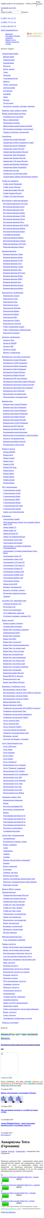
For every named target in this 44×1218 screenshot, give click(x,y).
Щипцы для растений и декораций (16, 860)
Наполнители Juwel (10, 305)
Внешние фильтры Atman (13, 254)
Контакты (9, 34)
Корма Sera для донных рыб (14, 660)
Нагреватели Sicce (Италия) (13, 391)
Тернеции (7, 75)
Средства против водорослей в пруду (17, 956)
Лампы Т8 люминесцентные (14, 537)
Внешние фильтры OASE (13, 260)
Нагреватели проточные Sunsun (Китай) (18, 385)
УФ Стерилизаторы (9, 487)
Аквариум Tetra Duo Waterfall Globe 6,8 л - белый (20, 1177)
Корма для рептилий (11, 923)
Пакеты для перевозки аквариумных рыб (19, 879)
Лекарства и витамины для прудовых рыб (19, 959)
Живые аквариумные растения (14, 114)
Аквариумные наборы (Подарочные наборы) (20, 177)
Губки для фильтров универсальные (17, 330)
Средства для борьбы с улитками (15, 739)
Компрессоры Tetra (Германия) (15, 410)
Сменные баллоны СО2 (12, 604)
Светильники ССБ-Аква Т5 (13, 565)
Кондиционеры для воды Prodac (15, 696)
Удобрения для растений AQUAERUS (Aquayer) (21, 708)
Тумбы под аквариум (10, 181)
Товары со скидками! (10, 1023)
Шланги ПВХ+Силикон (11, 889)
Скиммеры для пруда (11, 984)
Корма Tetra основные (11, 636)
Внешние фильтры (9, 251)
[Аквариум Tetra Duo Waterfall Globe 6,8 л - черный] (2, 1183)
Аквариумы (6, 136)
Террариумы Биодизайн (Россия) (15, 895)
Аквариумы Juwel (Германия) (14, 146)
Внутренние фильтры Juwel (13, 207)
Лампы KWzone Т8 (10, 533)
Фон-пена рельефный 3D (12, 806)
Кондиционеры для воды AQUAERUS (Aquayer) (22, 693)
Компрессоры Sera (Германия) (14, 407)
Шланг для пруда (9, 1012)
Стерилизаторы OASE (11, 493)
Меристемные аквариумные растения (17, 126)
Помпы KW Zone (9, 467)
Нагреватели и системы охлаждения (16, 357)
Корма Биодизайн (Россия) (13, 673)
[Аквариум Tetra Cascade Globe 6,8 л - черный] (2, 1191)
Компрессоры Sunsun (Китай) (14, 420)
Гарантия (9, 38)
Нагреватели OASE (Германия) (15, 363)
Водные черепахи (10, 932)
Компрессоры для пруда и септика (16, 969)
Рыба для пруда (9, 963)
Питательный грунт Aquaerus (14, 765)
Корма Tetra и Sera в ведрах (13, 651)
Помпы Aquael (8, 458)
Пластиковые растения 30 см (14, 822)
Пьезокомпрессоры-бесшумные (15, 432)
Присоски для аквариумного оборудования (19, 882)
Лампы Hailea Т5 (9, 527)
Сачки (5, 848)
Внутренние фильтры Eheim (14, 213)
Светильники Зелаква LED (13, 572)
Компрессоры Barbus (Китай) (14, 441)
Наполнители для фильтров (12, 293)
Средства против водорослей (14, 730)
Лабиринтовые (9, 60)
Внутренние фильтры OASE (14, 216)
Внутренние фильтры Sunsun (14, 241)
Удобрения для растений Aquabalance (17, 714)
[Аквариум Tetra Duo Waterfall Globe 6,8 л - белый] (2, 1175)
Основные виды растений (13, 117)
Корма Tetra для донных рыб (14, 648)
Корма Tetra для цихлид (12, 642)
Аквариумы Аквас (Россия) (13, 149)
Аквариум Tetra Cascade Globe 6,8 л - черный (18, 1193)
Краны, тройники (10, 845)
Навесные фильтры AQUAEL (14, 244)
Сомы (5, 72)
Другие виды (8, 103)
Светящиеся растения (11, 831)
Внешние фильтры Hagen (13, 276)
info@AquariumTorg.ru (9, 30)
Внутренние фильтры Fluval (14, 219)
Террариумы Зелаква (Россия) (14, 898)
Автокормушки (9, 838)
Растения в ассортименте (12, 828)
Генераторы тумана (10, 1006)
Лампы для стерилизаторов (13, 512)
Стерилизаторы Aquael (12, 490)
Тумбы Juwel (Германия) (12, 184)
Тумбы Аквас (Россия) (11, 187)
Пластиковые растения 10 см (14, 816)
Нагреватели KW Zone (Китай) (15, 378)
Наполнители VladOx (11, 320)
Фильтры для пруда (10, 975)
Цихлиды (6, 66)
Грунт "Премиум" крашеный (14, 768)
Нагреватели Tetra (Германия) (14, 369)
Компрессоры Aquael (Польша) (15, 404)
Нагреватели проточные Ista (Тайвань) (18, 388)
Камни (5, 803)
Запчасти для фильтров (11, 337)
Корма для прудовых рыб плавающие (17, 947)
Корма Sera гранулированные (14, 657)
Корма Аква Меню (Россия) (13, 682)
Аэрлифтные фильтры (11, 235)
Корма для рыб (7, 620)
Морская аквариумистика (12, 937)
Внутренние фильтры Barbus (14, 228)
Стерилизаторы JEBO (11, 499)
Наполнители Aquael (11, 296)
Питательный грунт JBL (12, 777)
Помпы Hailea (8, 474)
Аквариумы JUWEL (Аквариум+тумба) (18, 142)
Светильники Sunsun (11, 581)
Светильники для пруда (12, 990)
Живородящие (8, 57)
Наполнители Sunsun (11, 333)
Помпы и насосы (8, 449)
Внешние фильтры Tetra (12, 270)
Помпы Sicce (8, 455)
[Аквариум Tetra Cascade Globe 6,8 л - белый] (2, 1199)
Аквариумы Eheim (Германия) (14, 167)
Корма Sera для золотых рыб (14, 664)
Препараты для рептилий (13, 929)
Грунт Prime (7, 749)
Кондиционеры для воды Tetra (15, 689)
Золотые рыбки (9, 88)
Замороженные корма (11, 633)
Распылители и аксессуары (13, 445)
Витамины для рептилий (12, 926)
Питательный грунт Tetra (13, 784)
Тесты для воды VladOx (12, 727)
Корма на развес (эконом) (13, 623)
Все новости (5, 1135)
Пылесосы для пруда (11, 987)
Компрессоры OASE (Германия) (15, 423)
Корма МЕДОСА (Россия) (13, 676)
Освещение (6, 516)
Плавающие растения (11, 123)
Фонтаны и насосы (10, 978)
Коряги (6, 813)
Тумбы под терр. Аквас (12, 911)
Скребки (6, 857)
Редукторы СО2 (9, 607)
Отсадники (7, 869)
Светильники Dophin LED (13, 575)
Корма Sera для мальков (12, 670)
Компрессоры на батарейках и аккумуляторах (20, 435)
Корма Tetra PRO (9, 639)
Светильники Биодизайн (12, 543)
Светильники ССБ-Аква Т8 (13, 562)
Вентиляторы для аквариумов (14, 394)
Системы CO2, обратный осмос (14, 601)
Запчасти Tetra (8, 340)
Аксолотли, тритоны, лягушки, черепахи (19, 106)
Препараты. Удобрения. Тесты (13, 686)
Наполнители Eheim (11, 314)
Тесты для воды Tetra (11, 720)
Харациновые (8, 63)
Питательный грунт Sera (12, 790)
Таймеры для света (10, 872)
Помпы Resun (8, 470)
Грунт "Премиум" (10, 762)
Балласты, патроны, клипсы (14, 590)
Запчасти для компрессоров (13, 438)
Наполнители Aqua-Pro (12, 323)
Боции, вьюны (8, 69)
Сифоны (6, 854)
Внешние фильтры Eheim (13, 257)
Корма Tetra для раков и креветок (16, 630)
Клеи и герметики (10, 866)
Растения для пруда (10, 966)
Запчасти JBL (8, 346)
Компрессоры (7, 401)
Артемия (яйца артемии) (12, 626)
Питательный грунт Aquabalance (15, 774)
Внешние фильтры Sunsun (13, 285)
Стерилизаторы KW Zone (13, 506)
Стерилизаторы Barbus (12, 503)
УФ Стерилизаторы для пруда (14, 981)
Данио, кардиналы (10, 85)
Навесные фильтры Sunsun (13, 247)
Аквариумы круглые (11, 170)
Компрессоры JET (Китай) (13, 426)
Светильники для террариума (14, 914)
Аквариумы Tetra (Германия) (14, 155)
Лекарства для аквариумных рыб (16, 733)
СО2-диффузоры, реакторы (13, 613)
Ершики (6, 863)
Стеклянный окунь (10, 78)
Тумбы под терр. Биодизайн (14, 905)
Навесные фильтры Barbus (13, 238)
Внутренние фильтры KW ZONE (16, 225)
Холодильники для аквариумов (15, 397)
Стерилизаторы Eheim (11, 496)
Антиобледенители (10, 1000)
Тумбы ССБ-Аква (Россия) (13, 196)
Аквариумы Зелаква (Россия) (14, 158)
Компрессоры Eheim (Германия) (15, 414)
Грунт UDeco (8, 756)
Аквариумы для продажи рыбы (15, 173)
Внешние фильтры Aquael (13, 267)
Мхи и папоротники (11, 120)
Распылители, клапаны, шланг (15, 841)
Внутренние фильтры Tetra (13, 210)
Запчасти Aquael (9, 349)
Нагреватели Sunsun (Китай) (14, 372)
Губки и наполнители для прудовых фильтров (21, 1009)
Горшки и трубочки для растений (16, 132)
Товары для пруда (12, 42)
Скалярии (7, 94)
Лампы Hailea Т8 (9, 530)
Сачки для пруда (9, 1015)
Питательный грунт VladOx (14, 771)
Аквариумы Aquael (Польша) (14, 139)
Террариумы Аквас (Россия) (14, 901)
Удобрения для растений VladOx (15, 717)
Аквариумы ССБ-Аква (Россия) (15, 161)
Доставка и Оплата (12, 36)
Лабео (5, 97)
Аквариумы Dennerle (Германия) (15, 164)
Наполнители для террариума (14, 920)
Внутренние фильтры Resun (14, 231)
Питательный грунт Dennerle (14, 780)
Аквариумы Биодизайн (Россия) (15, 152)
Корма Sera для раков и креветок (15, 667)
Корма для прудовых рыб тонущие (16, 950)
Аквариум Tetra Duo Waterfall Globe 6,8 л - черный (20, 1185)
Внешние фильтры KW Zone (14, 273)
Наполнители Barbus (11, 311)
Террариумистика (9, 892)
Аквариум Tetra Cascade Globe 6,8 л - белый (18, 1201)
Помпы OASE (8, 464)
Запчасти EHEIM (9, 343)
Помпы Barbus (8, 483)
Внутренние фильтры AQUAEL (15, 204)
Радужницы (7, 91)
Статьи (8, 44)
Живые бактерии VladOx (12, 705)
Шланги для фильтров (11, 352)
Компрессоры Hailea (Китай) (14, 417)
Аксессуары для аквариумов (13, 835)
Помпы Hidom (8, 477)
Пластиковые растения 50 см (14, 825)
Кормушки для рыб (10, 885)
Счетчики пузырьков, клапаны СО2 (17, 616)
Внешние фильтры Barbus (13, 288)
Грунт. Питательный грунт (12, 743)
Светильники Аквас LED (13, 559)
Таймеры (6, 596)
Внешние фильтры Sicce (12, 264)
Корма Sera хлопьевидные (13, 654)
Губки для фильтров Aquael (13, 327)
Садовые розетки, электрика (14, 997)
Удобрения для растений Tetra (14, 711)
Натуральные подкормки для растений (18, 129)
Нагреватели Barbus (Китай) (14, 375)
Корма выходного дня (11, 679)
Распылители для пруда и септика (16, 972)
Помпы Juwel (8, 461)
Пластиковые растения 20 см (14, 819)
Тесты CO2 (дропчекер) (12, 610)
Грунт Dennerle (9, 753)
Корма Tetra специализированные (16, 645)
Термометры (8, 851)
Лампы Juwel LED (10, 584)
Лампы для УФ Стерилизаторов (15, 1003)
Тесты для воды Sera (11, 724)
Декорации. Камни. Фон (11, 797)
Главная (4, 1151)
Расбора (6, 100)
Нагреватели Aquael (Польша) (14, 360)
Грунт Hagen (8, 759)
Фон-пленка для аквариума (13, 809)
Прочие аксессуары (10, 876)
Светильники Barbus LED (13, 578)
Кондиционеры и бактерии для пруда (17, 953)
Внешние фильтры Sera (12, 282)
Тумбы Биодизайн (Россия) (13, 190)
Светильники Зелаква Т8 (12, 568)
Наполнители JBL (10, 317)
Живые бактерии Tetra (11, 702)
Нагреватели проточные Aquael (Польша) (19, 381)
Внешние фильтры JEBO (12, 279)
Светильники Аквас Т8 (12, 556)
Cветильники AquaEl (11, 519)
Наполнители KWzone (12, 308)
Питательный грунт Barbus (13, 793)
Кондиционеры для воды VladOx (16, 699)
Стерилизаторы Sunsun (12, 509)
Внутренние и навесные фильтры (15, 200)
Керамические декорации (13, 800)
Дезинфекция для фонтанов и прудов (17, 1018)
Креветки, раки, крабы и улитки (14, 110)
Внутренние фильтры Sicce (13, 222)
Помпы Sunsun (9, 480)
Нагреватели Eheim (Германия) (15, 366)
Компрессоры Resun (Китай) (14, 429)
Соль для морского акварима (14, 940)
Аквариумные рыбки (10, 54)
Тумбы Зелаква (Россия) (12, 193)
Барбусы (6, 81)
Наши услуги (10, 40)
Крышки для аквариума (12, 587)
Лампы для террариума (12, 917)
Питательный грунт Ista (12, 787)
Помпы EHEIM (9, 452)
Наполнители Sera (10, 302)
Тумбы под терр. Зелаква (12, 908)
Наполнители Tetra (10, 299)
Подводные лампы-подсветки (14, 593)
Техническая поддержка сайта (11, 1208)
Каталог (11, 1151)
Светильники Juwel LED (12, 540)
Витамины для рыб (10, 736)
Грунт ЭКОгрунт (9, 746)
